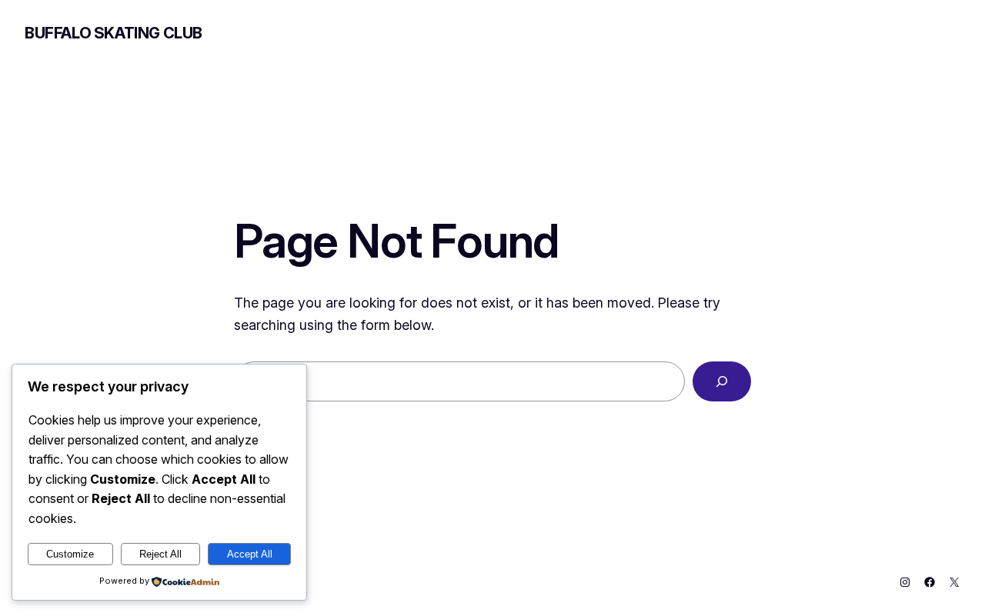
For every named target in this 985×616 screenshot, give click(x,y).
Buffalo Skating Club (113, 33)
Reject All (160, 554)
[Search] (722, 381)
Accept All (249, 554)
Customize (70, 554)
